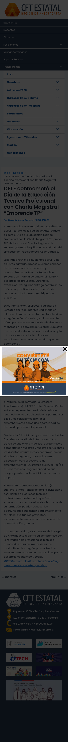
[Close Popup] (65, 349)
